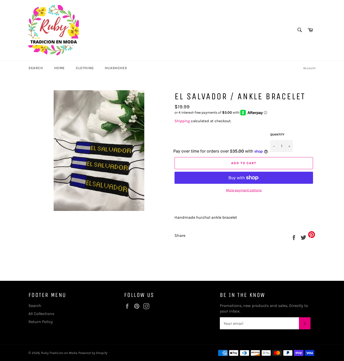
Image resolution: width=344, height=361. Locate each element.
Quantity (277, 134)
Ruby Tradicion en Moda (59, 353)
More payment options (244, 190)
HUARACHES (116, 68)
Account (309, 68)
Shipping (182, 121)
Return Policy (40, 321)
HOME (59, 68)
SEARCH (35, 68)
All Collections (41, 313)
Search (34, 305)
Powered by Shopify (92, 353)
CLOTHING (85, 68)
